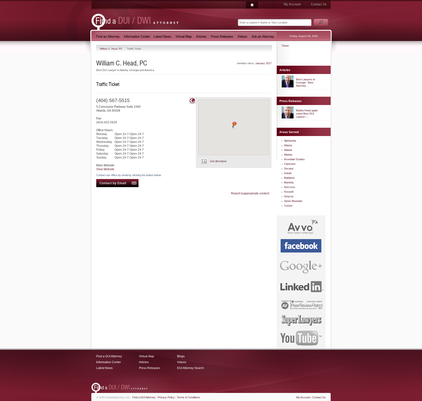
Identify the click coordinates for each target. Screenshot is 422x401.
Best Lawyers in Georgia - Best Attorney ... (305, 82)
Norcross (289, 187)
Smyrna (288, 196)
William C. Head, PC (111, 48)
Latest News (104, 368)
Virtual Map (146, 356)
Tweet (285, 45)
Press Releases (149, 368)
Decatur (289, 168)
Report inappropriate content (250, 193)
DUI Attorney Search (190, 368)
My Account (292, 4)
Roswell (288, 191)
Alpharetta (290, 140)
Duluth (288, 173)
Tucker (288, 205)
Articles (144, 362)
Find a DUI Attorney (109, 356)
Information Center (108, 362)
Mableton (289, 177)
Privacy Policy (166, 397)
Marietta (289, 182)
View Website (105, 169)
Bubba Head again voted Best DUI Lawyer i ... (307, 113)
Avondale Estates (294, 159)
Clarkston (289, 163)
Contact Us (319, 4)
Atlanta (288, 145)
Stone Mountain (293, 201)
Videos (181, 362)
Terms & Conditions (188, 397)
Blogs (181, 356)
